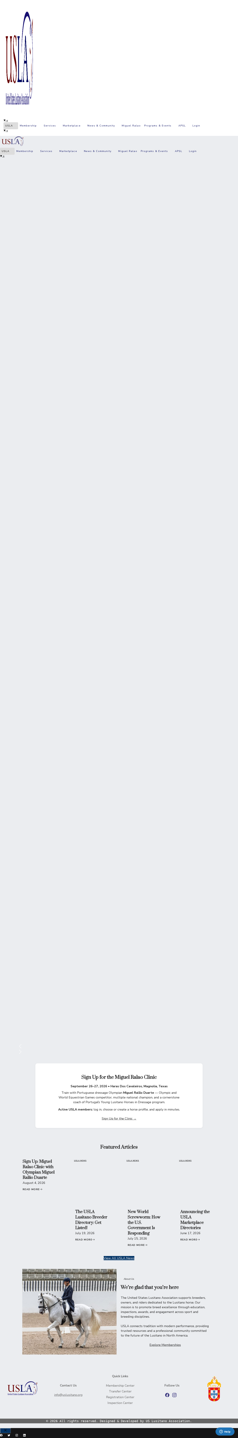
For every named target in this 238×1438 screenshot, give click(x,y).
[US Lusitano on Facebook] (167, 1395)
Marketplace (72, 125)
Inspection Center (120, 1403)
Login (196, 125)
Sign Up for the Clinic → (119, 1118)
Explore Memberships (165, 1345)
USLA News (80, 1160)
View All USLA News (119, 1258)
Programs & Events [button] (158, 125)
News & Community (101, 125)
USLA (9, 125)
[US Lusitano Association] (12, 145)
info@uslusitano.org (68, 1395)
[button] (204, 125)
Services (50, 125)
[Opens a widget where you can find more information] (225, 1432)
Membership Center (120, 1386)
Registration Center (120, 1397)
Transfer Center (120, 1391)
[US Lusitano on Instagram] (174, 1395)
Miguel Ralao (131, 125)
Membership (28, 125)
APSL (182, 125)
